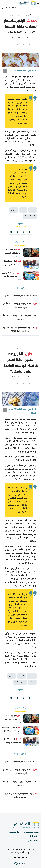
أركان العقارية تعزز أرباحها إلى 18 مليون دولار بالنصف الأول (20, 795)
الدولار (23, 210)
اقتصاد (21, 676)
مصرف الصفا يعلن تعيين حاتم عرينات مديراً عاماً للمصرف (20, 317)
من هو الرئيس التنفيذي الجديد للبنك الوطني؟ (20, 295)
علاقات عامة (14, 832)
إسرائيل (11, 676)
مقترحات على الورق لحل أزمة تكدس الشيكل (11, 275)
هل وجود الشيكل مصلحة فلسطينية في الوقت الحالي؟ (12, 265)
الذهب (32, 210)
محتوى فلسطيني (16, 15)
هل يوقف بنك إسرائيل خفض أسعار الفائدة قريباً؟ (13, 253)
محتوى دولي (33, 840)
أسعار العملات (30, 216)
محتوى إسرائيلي (17, 348)
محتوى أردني (33, 836)
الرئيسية (28, 15)
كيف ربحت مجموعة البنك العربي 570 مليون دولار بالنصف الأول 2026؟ (20, 329)
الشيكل (13, 210)
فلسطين (31, 676)
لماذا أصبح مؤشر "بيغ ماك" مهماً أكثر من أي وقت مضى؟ (20, 305)
